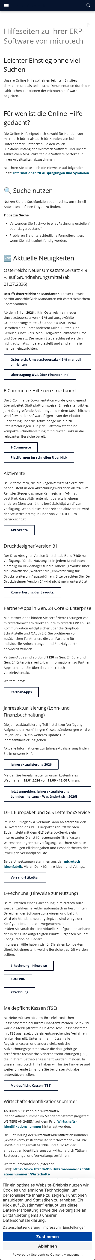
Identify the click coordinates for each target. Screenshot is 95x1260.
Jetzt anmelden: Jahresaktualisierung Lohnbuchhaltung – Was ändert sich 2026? (44, 794)
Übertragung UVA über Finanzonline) (40, 374)
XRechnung (19, 992)
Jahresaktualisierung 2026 (31, 764)
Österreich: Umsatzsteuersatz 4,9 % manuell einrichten (46, 362)
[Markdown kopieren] (88, 25)
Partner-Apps (21, 692)
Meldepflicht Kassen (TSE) (31, 1085)
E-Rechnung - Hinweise (29, 965)
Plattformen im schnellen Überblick (39, 457)
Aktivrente (19, 530)
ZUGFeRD (18, 979)
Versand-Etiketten (25, 877)
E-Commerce (21, 447)
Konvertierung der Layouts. (32, 592)
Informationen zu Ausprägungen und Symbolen (51, 173)
